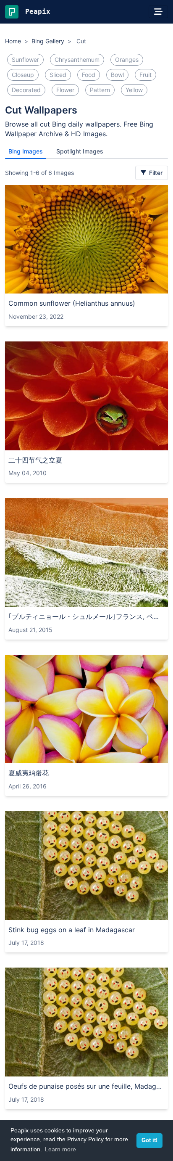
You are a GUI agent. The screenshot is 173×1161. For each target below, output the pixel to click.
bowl (117, 74)
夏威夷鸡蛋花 (28, 773)
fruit (145, 74)
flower (65, 89)
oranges (127, 59)
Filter (155, 172)
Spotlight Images (79, 151)
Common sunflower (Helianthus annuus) (71, 303)
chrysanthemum (77, 59)
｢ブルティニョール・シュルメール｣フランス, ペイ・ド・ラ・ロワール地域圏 (86, 616)
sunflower (25, 59)
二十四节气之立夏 (35, 460)
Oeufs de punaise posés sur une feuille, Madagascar (86, 1086)
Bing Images (25, 151)
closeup (23, 74)
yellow (134, 89)
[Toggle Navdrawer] (158, 11)
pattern (100, 89)
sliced (58, 74)
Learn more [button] (60, 1149)
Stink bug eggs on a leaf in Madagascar (71, 930)
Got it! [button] (149, 1140)
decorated (26, 89)
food (88, 74)
